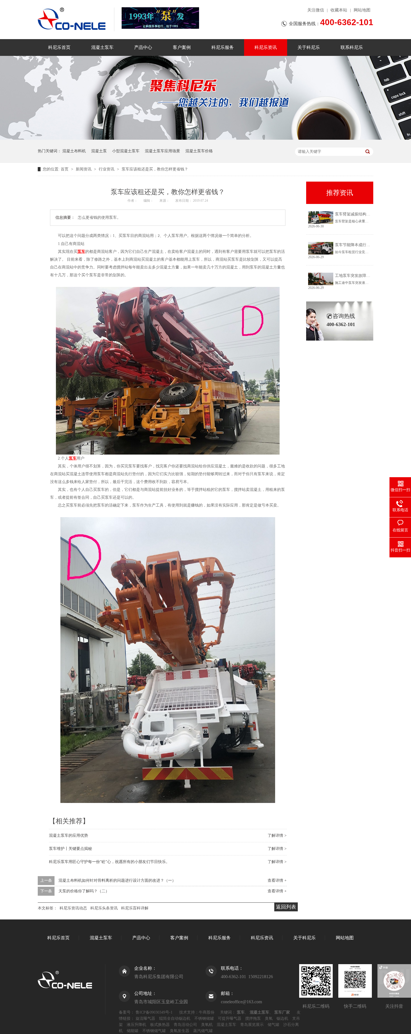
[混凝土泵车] (160, 18)
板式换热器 (160, 1025)
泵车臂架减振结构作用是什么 (360, 214)
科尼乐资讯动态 (73, 908)
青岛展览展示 (252, 1025)
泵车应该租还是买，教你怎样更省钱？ (155, 169)
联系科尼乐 (352, 47)
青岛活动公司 (185, 1025)
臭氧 (269, 1018)
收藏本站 (338, 10)
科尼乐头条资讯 (104, 908)
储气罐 (273, 1025)
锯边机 (282, 1018)
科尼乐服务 (222, 47)
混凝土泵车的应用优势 (68, 835)
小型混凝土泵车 (126, 151)
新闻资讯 (84, 169)
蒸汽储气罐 (203, 1031)
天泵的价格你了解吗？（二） (83, 891)
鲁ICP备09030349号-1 (154, 1012)
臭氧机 (207, 1025)
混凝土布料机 (74, 151)
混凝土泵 (99, 151)
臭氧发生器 (179, 1031)
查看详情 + (277, 880)
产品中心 (143, 47)
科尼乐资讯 (265, 47)
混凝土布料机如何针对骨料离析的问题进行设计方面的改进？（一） (117, 880)
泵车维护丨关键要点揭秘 (70, 849)
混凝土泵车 (102, 47)
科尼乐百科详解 (134, 908)
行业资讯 (107, 169)
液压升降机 (136, 1025)
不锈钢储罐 (204, 1018)
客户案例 (182, 47)
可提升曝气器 (229, 1018)
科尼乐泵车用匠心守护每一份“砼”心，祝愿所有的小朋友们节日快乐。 (109, 862)
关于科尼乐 (308, 47)
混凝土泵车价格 (199, 151)
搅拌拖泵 (253, 1018)
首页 (65, 169)
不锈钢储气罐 (154, 1031)
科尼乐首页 (59, 47)
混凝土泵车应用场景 (162, 151)
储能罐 (132, 1031)
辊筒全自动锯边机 (174, 1018)
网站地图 (362, 10)
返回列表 (286, 907)
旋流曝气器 (145, 1018)
